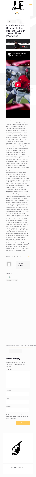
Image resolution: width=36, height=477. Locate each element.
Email (8, 399)
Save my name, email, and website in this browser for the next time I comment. (17, 416)
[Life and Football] (18, 6)
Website (8, 407)
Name (8, 391)
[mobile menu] (30, 4)
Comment (9, 369)
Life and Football (20, 264)
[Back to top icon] (32, 473)
